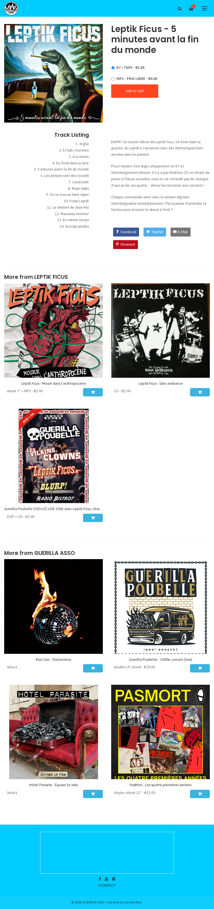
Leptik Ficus (51, 277)
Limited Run (133, 902)
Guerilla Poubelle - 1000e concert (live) (160, 659)
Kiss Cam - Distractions (53, 659)
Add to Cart (135, 91)
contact (107, 885)
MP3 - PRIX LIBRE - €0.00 (136, 79)
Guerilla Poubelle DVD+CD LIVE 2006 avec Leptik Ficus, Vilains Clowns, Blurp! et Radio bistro (77, 509)
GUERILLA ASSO (54, 553)
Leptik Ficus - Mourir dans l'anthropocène (53, 383)
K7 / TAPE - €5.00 (130, 67)
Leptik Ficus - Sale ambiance (160, 383)
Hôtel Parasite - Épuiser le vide (53, 785)
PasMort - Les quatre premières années (160, 785)
